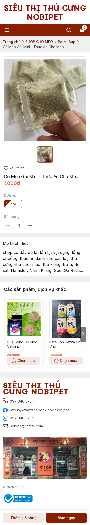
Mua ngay (66, 518)
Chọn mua (26, 360)
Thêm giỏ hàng (23, 518)
